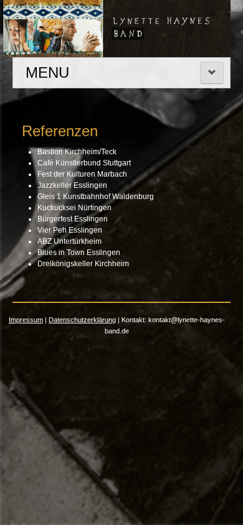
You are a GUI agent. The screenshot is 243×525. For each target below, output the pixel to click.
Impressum (26, 319)
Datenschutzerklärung (82, 319)
